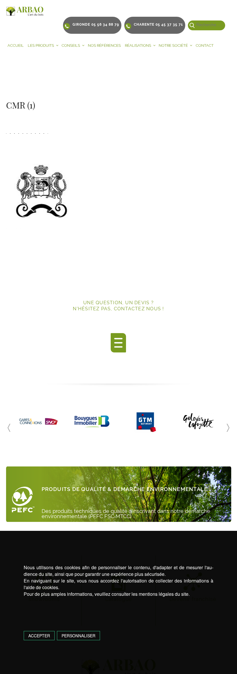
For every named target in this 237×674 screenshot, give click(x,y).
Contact (205, 45)
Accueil (16, 45)
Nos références (104, 45)
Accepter (39, 635)
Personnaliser (78, 635)
